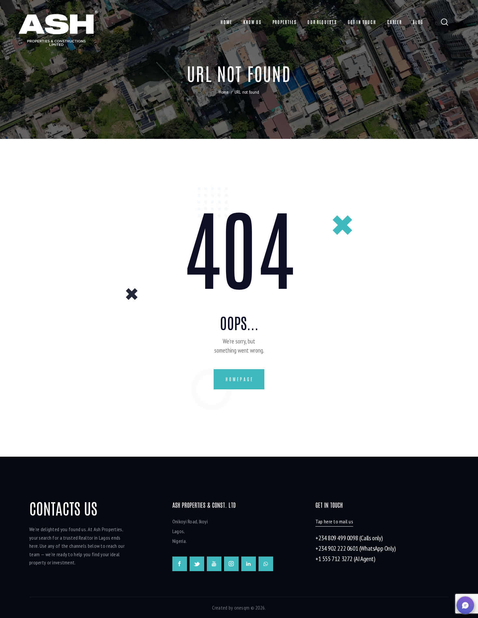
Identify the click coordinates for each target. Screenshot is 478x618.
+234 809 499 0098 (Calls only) (349, 538)
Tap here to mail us (334, 521)
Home (224, 92)
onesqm (242, 607)
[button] (465, 605)
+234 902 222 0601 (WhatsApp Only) (355, 548)
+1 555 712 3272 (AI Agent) (345, 559)
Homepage (240, 379)
